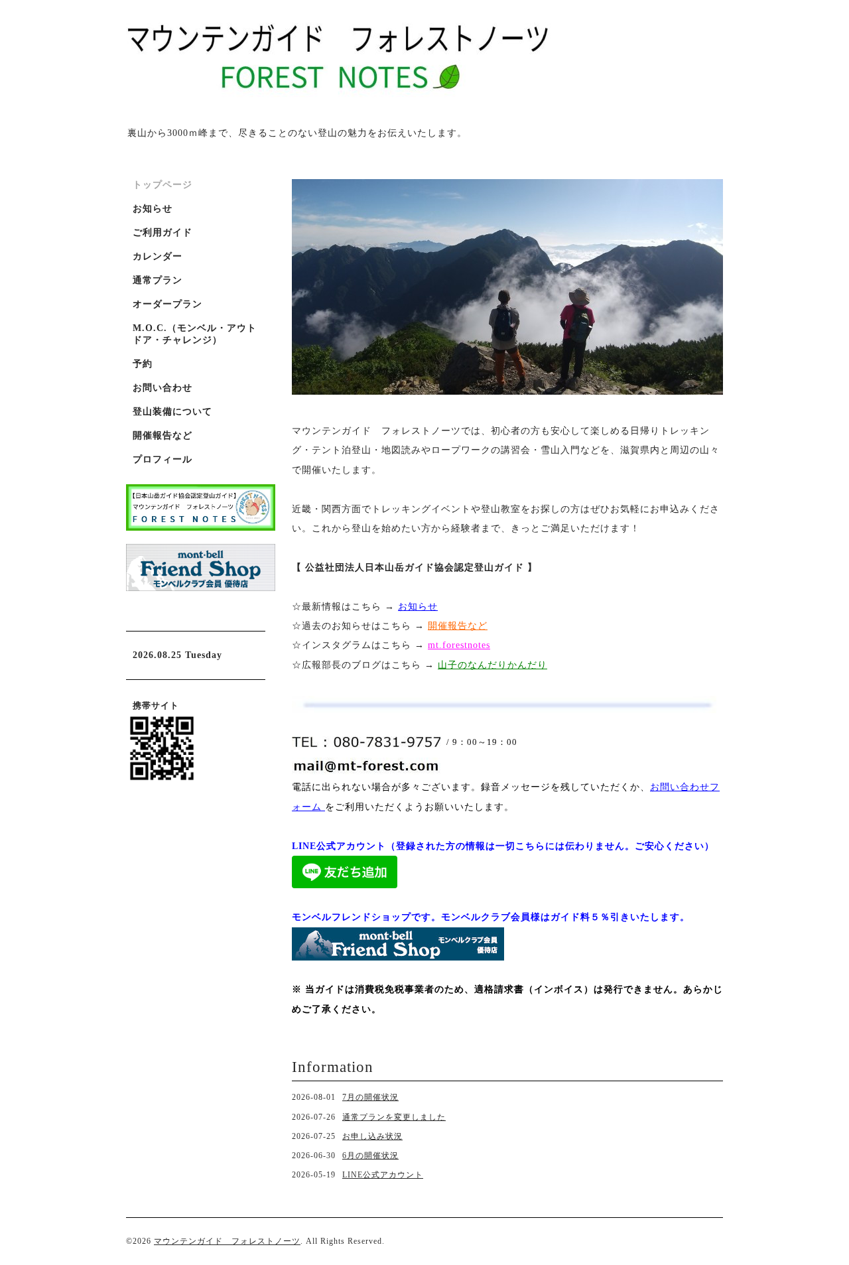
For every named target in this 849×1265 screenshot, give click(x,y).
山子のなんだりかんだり (492, 665)
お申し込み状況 (372, 1136)
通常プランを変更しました (394, 1117)
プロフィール (162, 459)
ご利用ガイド (162, 232)
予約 (143, 364)
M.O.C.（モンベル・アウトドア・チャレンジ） (195, 334)
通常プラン (157, 280)
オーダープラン (167, 304)
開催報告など (162, 435)
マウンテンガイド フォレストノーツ (227, 1241)
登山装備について (172, 412)
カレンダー (157, 256)
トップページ (162, 185)
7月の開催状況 (370, 1097)
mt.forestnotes (459, 645)
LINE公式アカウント (382, 1174)
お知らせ (418, 607)
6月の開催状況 (370, 1155)
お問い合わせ (162, 388)
